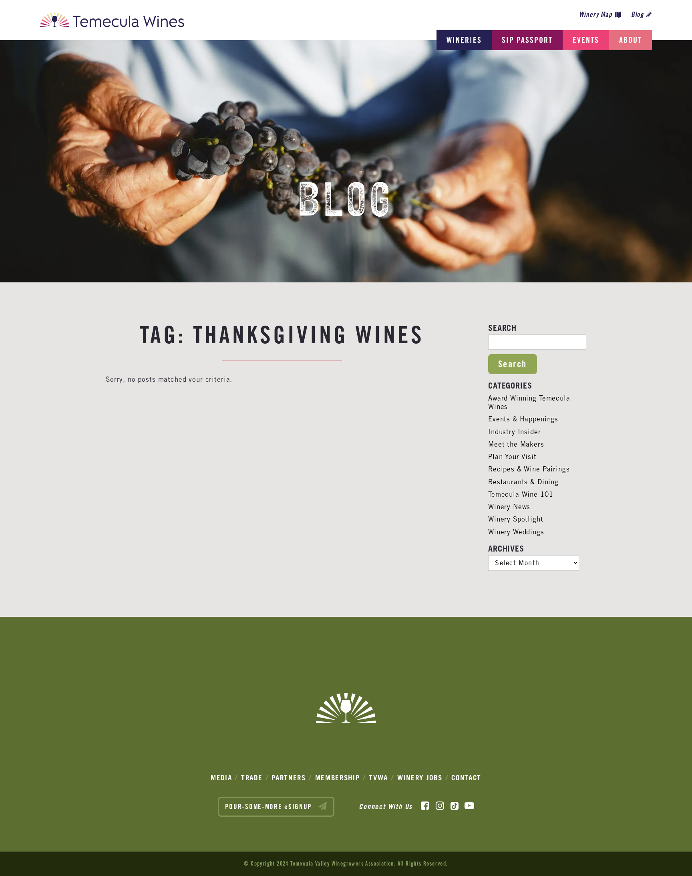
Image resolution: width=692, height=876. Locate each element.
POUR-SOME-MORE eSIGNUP (269, 807)
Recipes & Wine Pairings (529, 469)
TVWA (378, 777)
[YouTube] (469, 806)
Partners (289, 777)
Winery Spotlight (515, 519)
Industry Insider (514, 432)
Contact (466, 777)
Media (221, 777)
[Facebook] (425, 806)
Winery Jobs (420, 777)
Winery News (509, 507)
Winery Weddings (516, 532)
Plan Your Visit (512, 457)
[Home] (112, 22)
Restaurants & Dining (523, 482)
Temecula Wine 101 (520, 494)
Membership (337, 777)
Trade (252, 777)
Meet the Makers (516, 444)
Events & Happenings (523, 419)
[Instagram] (440, 806)
